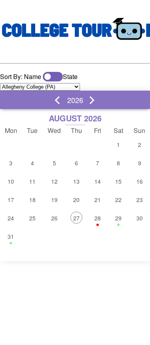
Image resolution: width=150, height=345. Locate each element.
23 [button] (139, 200)
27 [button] (76, 218)
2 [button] (139, 145)
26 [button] (54, 218)
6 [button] (76, 163)
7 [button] (97, 163)
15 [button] (118, 181)
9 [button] (139, 163)
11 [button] (32, 181)
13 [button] (76, 181)
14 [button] (97, 181)
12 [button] (54, 181)
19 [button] (54, 200)
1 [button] (118, 145)
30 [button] (139, 218)
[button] (59, 100)
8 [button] (118, 163)
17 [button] (11, 200)
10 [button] (11, 181)
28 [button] (97, 218)
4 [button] (32, 163)
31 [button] (11, 236)
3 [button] (10, 163)
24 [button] (11, 218)
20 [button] (76, 200)
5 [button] (54, 163)
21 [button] (97, 200)
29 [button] (118, 218)
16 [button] (139, 181)
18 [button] (32, 200)
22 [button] (118, 200)
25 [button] (32, 218)
